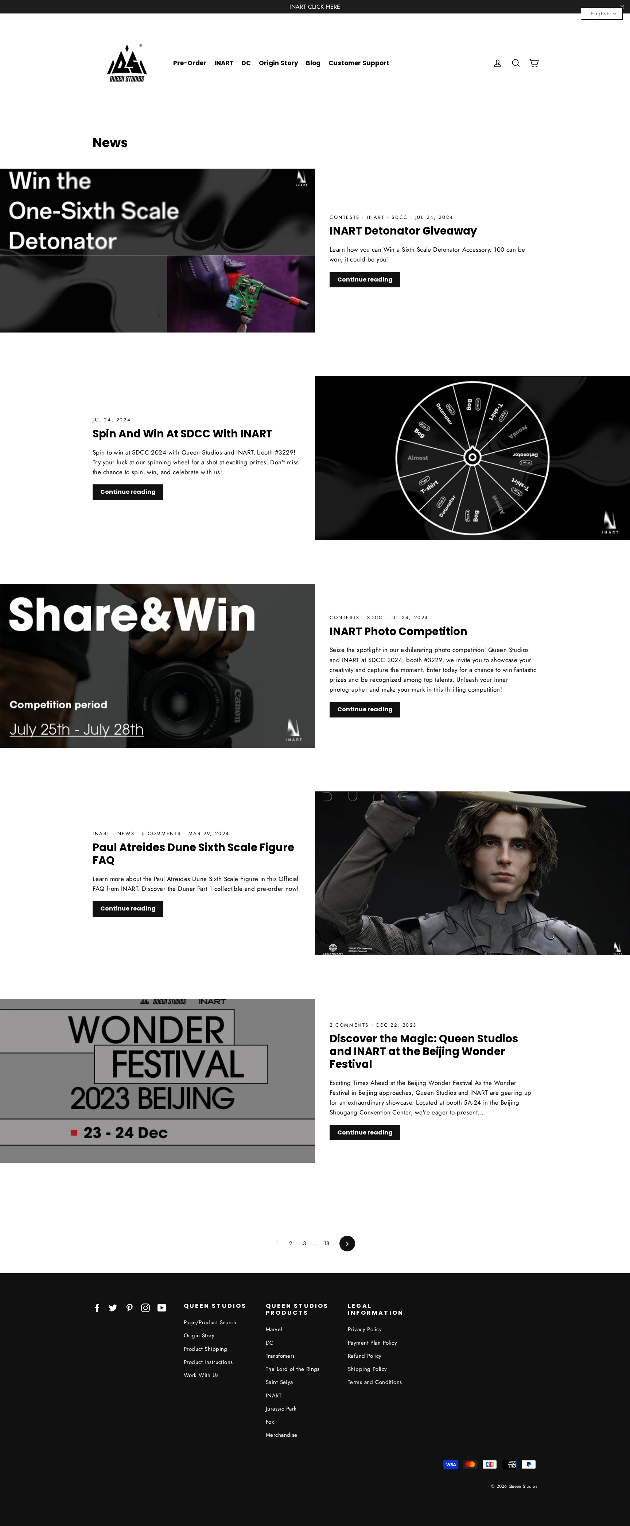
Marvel (274, 1329)
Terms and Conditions (375, 1382)
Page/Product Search (210, 1322)
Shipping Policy (367, 1369)
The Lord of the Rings (293, 1369)
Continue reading (365, 279)
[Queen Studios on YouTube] (162, 1307)
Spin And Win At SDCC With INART (183, 433)
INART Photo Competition (398, 631)
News (127, 833)
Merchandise (282, 1435)
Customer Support (358, 63)
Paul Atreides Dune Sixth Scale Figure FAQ (193, 854)
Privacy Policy (365, 1329)
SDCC (401, 217)
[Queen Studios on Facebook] (97, 1307)
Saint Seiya (279, 1382)
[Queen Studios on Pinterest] (129, 1307)
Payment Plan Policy (372, 1343)
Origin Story (278, 63)
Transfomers (280, 1356)
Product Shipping (206, 1349)
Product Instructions (208, 1362)
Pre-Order (189, 63)
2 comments (349, 1025)
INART (224, 63)
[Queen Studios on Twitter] (113, 1307)
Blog (313, 63)
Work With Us (201, 1375)
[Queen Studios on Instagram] (145, 1307)
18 (327, 1243)
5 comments (161, 833)
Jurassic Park (281, 1409)
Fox (270, 1422)
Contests (346, 217)
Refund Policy (365, 1356)
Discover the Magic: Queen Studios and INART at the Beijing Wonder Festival (424, 1051)
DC (246, 63)
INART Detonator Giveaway (403, 231)
